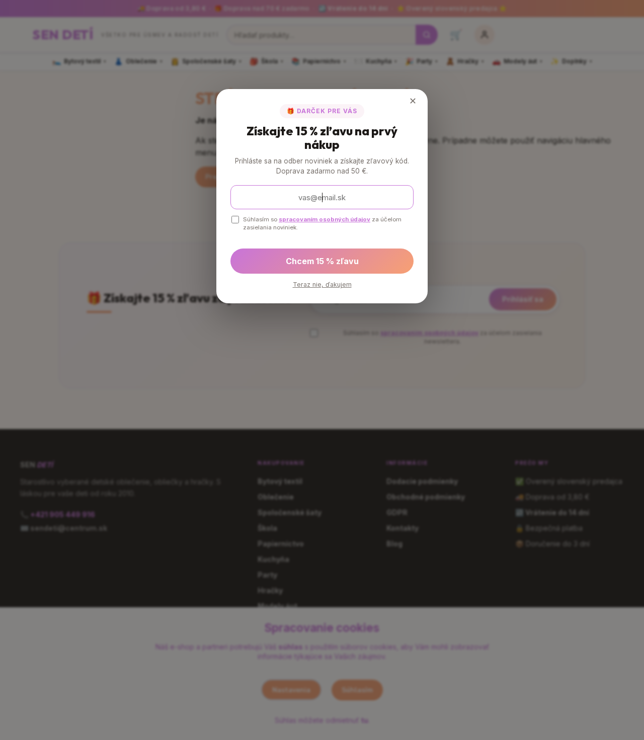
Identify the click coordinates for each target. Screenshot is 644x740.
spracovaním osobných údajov (324, 219)
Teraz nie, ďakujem (322, 284)
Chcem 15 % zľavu (322, 261)
